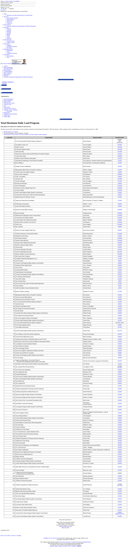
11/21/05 (119, 222)
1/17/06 (120, 181)
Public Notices (7, 24)
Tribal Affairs (7, 107)
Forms (8, 52)
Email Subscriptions (8, 99)
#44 (121, 251)
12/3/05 (120, 420)
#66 (118, 142)
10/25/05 (119, 156)
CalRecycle (61, 546)
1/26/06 (120, 265)
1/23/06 (120, 263)
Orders (8, 35)
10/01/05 (119, 147)
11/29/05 (119, 174)
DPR (65, 546)
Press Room (6, 54)
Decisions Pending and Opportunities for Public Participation (21, 26)
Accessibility (16, 1)
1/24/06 (120, 310)
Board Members (10, 19)
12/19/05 (119, 242)
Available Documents (12, 46)
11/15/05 (119, 151)
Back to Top (4, 535)
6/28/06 (120, 512)
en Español (9, 111)
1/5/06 (119, 288)
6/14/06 (120, 516)
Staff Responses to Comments (11, 131)
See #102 (119, 485)
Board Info (6, 27)
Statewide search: (5, 2)
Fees (5, 105)
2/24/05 (120, 230)
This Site (5, 8)
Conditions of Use (47, 538)
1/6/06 (119, 285)
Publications (10, 50)
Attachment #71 (119, 513)
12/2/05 (120, 192)
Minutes (9, 34)
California (11, 8)
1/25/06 (120, 272)
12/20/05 (119, 238)
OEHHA (74, 546)
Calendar (9, 30)
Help (8, 535)
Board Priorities (7, 70)
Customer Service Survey (10, 108)
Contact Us (9, 23)
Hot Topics (9, 48)
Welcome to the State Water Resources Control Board (19, 15)
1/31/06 (120, 154)
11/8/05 (120, 176)
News (8, 57)
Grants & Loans (7, 104)
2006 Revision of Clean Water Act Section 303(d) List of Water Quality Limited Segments (25, 134)
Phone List (9, 22)
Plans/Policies (7, 74)
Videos (8, 37)
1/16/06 (120, 315)
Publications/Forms (8, 49)
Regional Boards (87, 542)
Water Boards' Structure (12, 18)
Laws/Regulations (8, 71)
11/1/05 (120, 160)
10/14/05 (119, 149)
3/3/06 (119, 304)
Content (6, 1)
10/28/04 (119, 188)
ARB (56, 546)
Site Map (19, 535)
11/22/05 (119, 190)
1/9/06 (119, 260)
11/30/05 (119, 213)
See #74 (119, 330)
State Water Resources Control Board (69, 542)
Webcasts (9, 38)
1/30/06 (120, 206)
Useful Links (7, 115)
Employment (10, 20)
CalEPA (6, 66)
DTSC (69, 546)
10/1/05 (120, 361)
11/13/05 (119, 179)
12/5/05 (120, 183)
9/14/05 (120, 144)
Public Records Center (9, 103)
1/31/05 (120, 158)
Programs (9, 45)
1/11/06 (120, 267)
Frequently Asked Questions (10, 114)
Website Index (7, 116)
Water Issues (7, 43)
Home (5, 14)
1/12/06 (120, 170)
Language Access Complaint (10, 110)
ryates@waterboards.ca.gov (65, 526)
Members (9, 28)
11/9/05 (120, 172)
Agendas (9, 33)
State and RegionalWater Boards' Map (8, 68)
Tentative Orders (11, 41)
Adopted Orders (10, 42)
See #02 (119, 367)
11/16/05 (119, 215)
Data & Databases (8, 100)
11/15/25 (119, 185)
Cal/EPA (52, 546)
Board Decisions (8, 39)
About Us (6, 16)
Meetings (9, 31)
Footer (10, 1)
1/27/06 (120, 283)
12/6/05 (120, 418)
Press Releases (10, 56)
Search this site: (4, 5)
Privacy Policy (56, 538)
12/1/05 (120, 200)
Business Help (7, 101)
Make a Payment (8, 73)
